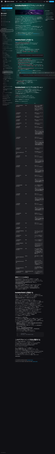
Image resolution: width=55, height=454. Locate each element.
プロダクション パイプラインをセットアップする (7, 57)
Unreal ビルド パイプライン (7, 66)
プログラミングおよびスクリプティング (7, 45)
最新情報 (4, 33)
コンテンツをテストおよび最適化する (7, 93)
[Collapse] (2, 70)
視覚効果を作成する (5, 43)
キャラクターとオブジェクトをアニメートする (7, 49)
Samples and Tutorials (6, 96)
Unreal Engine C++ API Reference (7, 102)
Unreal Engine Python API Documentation (6, 98)
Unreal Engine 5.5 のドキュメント (6, 32)
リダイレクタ (5, 85)
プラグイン (4, 82)
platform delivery (17, 356)
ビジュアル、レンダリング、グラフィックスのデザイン (7, 41)
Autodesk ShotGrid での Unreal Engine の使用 (7, 89)
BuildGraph (17, 41)
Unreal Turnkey (5, 62)
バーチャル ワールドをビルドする (7, 39)
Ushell (4, 63)
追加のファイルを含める (49, 16)
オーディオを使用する (6, 54)
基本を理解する (5, 35)
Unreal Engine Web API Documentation (6, 104)
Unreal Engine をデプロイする (7, 70)
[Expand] (2, 59)
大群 (3, 91)
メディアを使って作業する (6, 55)
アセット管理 (5, 59)
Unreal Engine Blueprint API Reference (6, 101)
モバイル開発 (4, 36)
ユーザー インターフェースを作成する (7, 51)
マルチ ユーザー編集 (6, 80)
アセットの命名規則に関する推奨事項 (7, 68)
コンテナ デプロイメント (7, 75)
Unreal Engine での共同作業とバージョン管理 (8, 79)
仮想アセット (5, 83)
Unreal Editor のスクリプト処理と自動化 (7, 87)
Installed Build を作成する (7, 74)
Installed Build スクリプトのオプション (26, 70)
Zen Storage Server (6, 65)
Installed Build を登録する (49, 17)
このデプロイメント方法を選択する (50, 19)
